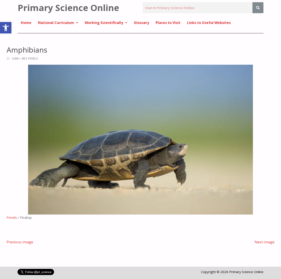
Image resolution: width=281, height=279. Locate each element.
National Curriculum (56, 22)
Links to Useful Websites (209, 22)
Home (26, 22)
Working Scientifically (104, 22)
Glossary (141, 22)
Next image (264, 241)
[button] (5, 27)
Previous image (20, 241)
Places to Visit (168, 22)
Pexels (12, 217)
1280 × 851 (19, 59)
